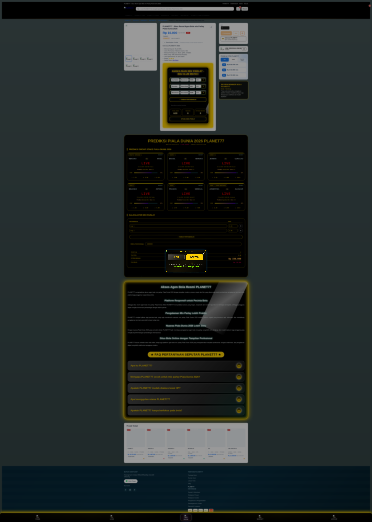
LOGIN (176, 257)
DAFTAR (194, 257)
